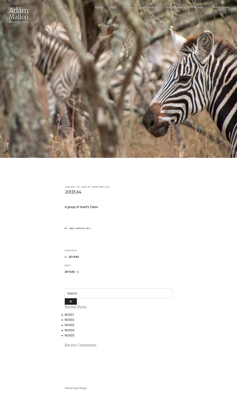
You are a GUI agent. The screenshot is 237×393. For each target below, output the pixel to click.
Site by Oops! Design (76, 388)
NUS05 (69, 335)
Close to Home (219, 7)
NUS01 (69, 315)
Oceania (198, 7)
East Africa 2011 (80, 228)
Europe (127, 7)
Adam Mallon (100, 187)
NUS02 (69, 320)
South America (175, 7)
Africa (99, 7)
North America (149, 7)
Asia (113, 7)
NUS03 (69, 325)
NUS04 (69, 330)
